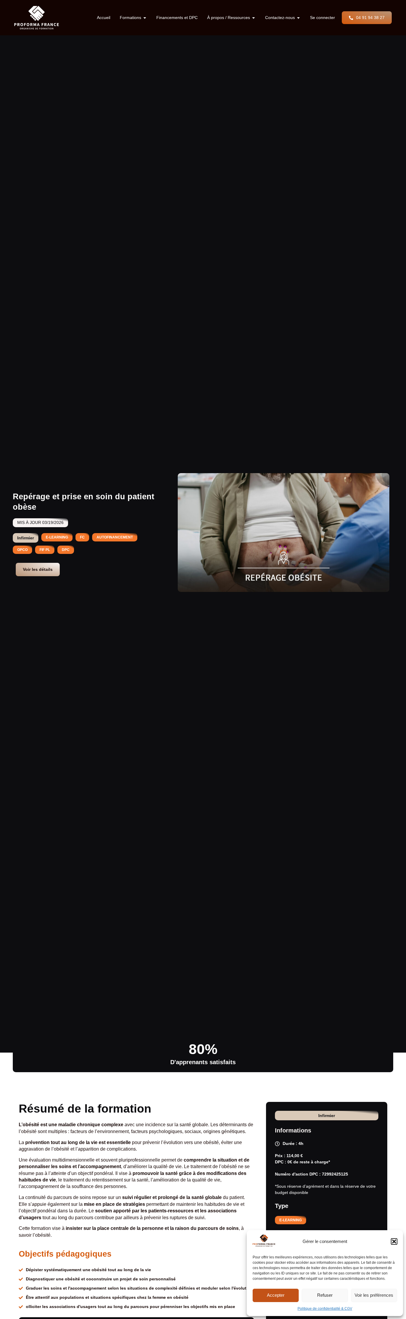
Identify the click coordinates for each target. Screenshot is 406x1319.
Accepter (275, 1295)
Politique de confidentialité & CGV (325, 1309)
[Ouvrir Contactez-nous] (298, 18)
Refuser (325, 1295)
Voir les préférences (374, 1295)
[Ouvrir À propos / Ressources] (253, 18)
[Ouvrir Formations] (145, 18)
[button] (394, 1241)
